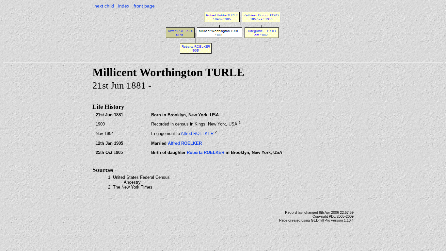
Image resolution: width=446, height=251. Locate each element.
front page (144, 5)
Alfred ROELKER (197, 133)
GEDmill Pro (320, 220)
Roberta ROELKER (205, 152)
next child (104, 5)
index (123, 5)
